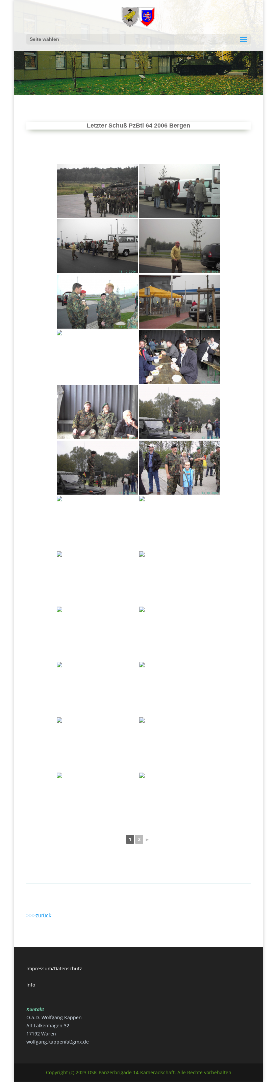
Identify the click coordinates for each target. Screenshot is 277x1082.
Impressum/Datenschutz (54, 968)
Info (30, 984)
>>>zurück (38, 915)
